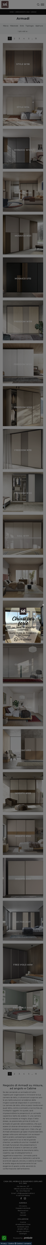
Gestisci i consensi (24, 1243)
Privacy (4, 1243)
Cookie (11, 1243)
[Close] (43, 605)
